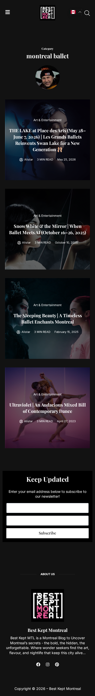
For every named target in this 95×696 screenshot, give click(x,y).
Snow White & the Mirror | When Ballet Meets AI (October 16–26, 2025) (47, 229)
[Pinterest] (57, 664)
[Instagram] (48, 664)
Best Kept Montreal (48, 630)
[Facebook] (38, 664)
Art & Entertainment (47, 120)
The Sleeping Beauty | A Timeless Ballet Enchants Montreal (47, 318)
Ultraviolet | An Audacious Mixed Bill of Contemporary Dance (47, 408)
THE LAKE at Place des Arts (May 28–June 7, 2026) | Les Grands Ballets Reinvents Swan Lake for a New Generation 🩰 (47, 140)
